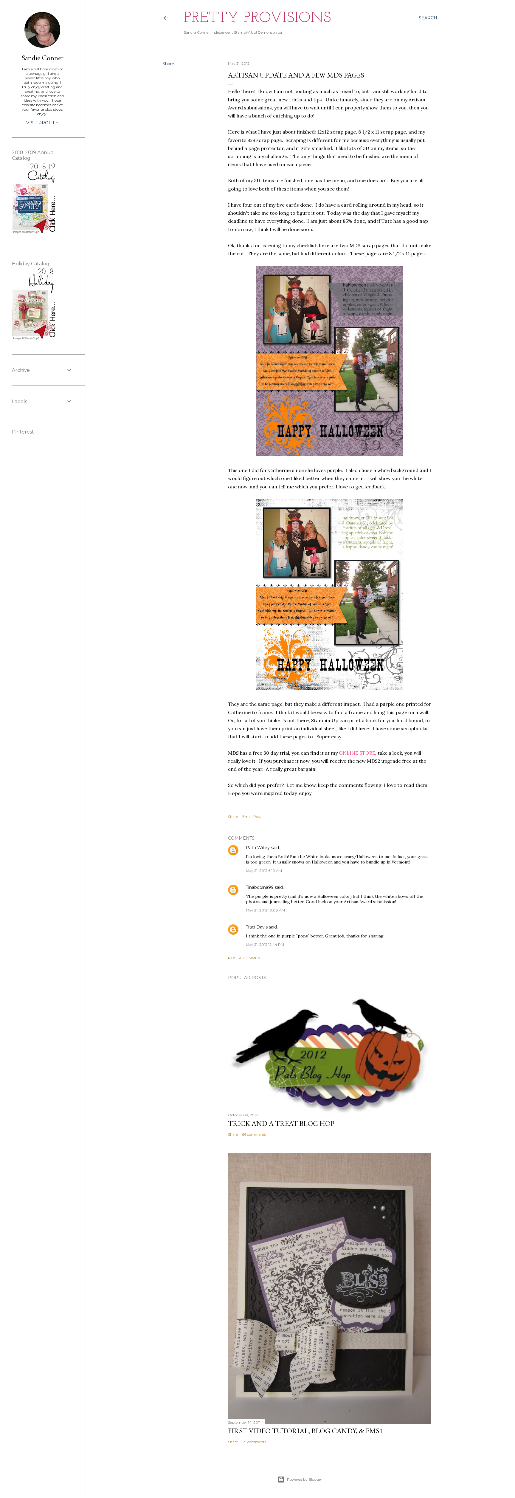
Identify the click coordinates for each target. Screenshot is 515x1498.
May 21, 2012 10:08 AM (265, 910)
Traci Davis (257, 927)
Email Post (251, 816)
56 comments (254, 1134)
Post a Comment (245, 958)
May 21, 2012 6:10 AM (264, 870)
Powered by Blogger (304, 1479)
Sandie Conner (42, 57)
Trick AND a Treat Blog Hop (281, 1123)
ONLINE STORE (357, 753)
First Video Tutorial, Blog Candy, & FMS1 (305, 1430)
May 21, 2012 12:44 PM (265, 944)
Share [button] (168, 63)
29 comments (254, 1442)
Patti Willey (258, 847)
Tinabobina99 (260, 887)
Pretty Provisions (257, 18)
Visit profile (42, 123)
